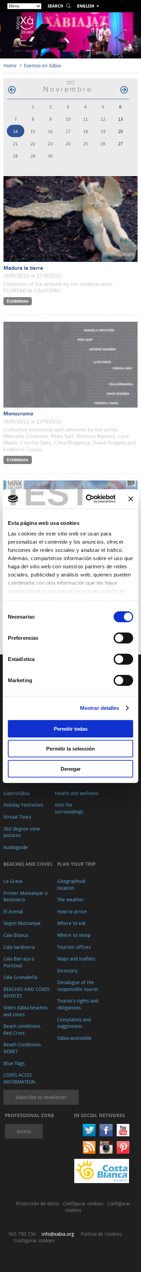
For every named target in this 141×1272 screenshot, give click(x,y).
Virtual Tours (17, 816)
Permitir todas (71, 728)
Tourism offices (74, 947)
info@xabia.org (57, 1234)
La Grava (12, 881)
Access (24, 1131)
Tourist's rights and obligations (77, 1004)
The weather (70, 899)
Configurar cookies (84, 1203)
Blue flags (14, 1063)
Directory (67, 970)
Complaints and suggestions (74, 1023)
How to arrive (72, 911)
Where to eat (71, 923)
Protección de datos (38, 1203)
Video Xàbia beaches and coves (25, 1011)
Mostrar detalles (99, 708)
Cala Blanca (15, 935)
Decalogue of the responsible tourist (77, 985)
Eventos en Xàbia (42, 65)
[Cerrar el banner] (130, 498)
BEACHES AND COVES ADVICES (26, 992)
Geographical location (71, 884)
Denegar (71, 768)
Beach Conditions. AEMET (22, 1048)
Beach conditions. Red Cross (22, 1029)
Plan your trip (76, 864)
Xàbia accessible (74, 1038)
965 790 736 (22, 1234)
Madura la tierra (23, 268)
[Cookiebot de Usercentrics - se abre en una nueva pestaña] (87, 498)
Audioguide (15, 847)
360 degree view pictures (21, 832)
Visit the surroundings (69, 808)
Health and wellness (76, 793)
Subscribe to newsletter (41, 1097)
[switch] (123, 637)
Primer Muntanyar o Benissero (25, 896)
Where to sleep (73, 935)
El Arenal (13, 911)
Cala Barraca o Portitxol (18, 962)
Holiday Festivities (23, 804)
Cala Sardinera (19, 947)
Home (10, 65)
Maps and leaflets (76, 958)
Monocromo (18, 414)
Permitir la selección (70, 749)
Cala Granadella (20, 977)
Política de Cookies (101, 1234)
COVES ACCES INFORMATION (19, 1078)
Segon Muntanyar (22, 923)
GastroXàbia (16, 793)
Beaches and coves (27, 864)
